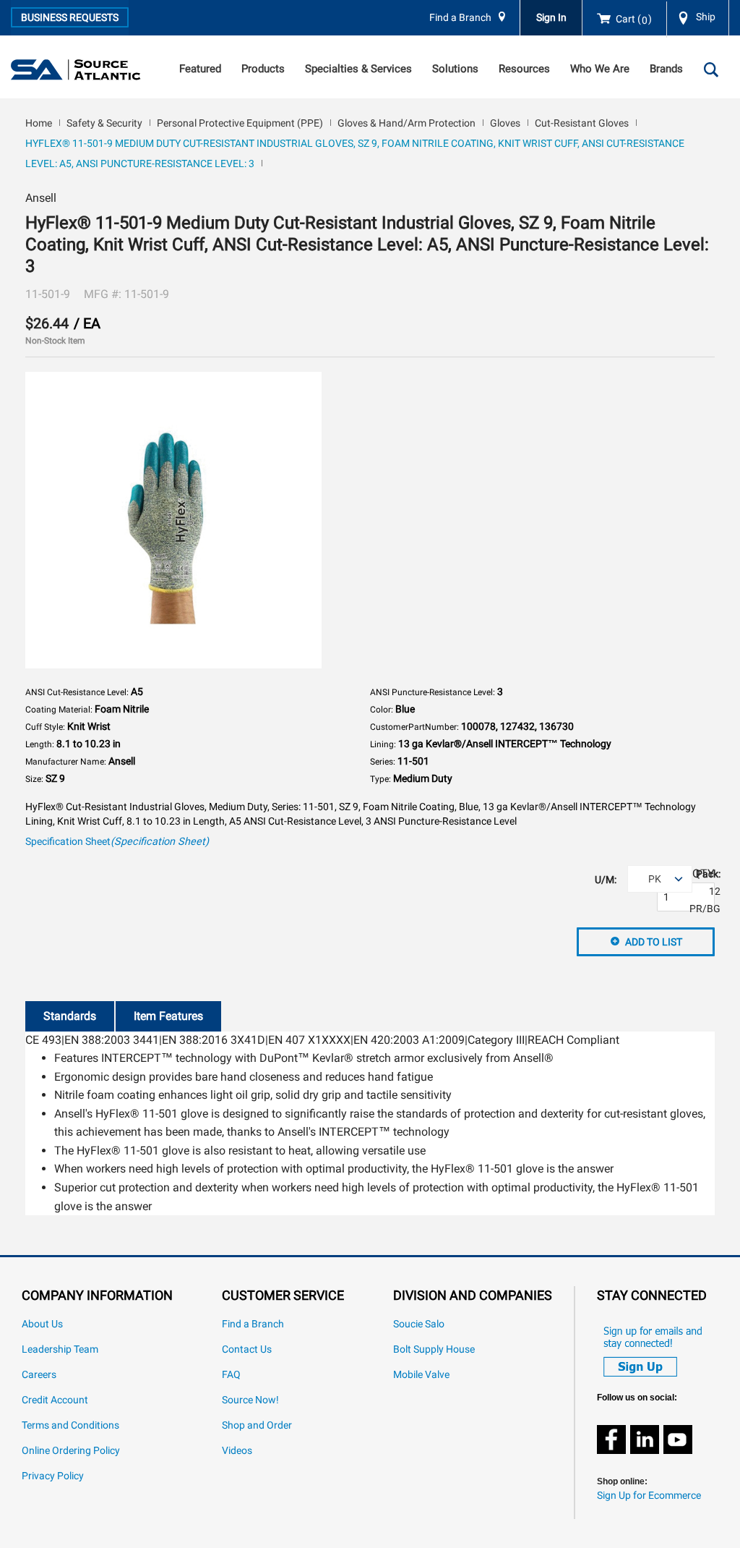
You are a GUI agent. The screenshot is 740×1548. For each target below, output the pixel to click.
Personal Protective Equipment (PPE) (240, 123)
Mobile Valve (421, 1374)
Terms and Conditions (70, 1425)
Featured (200, 68)
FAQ (231, 1374)
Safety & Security (104, 123)
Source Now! (250, 1400)
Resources (524, 68)
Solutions (455, 68)
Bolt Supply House (434, 1349)
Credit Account (55, 1400)
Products (263, 68)
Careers (39, 1374)
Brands (666, 68)
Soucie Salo (418, 1324)
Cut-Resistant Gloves (582, 123)
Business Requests (70, 17)
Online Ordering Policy (71, 1450)
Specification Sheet (117, 841)
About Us (42, 1324)
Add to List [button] (653, 942)
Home (38, 123)
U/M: (605, 879)
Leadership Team (60, 1349)
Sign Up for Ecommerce (649, 1495)
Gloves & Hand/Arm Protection (406, 123)
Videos (237, 1450)
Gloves (505, 123)
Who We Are (599, 68)
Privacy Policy (53, 1476)
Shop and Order (257, 1425)
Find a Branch (460, 18)
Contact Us (247, 1349)
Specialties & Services (358, 68)
